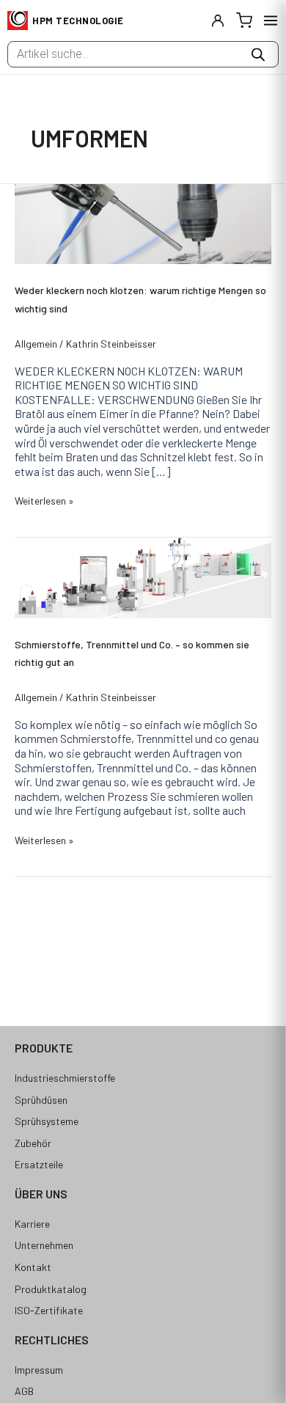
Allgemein (36, 343)
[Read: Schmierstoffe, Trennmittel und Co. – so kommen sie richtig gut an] (143, 576)
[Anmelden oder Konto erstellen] (218, 20)
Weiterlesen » (44, 500)
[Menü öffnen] (270, 20)
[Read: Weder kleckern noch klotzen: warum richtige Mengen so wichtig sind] (143, 222)
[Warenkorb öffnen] (244, 20)
